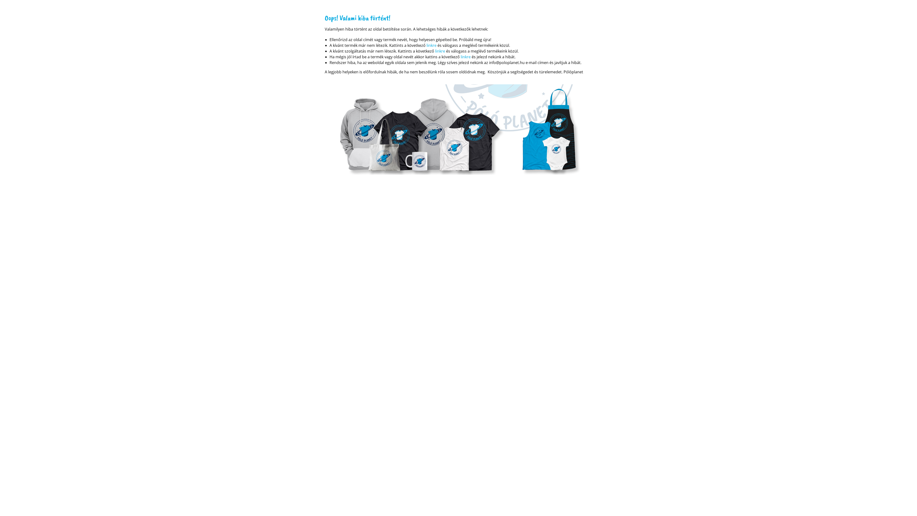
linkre (432, 45)
